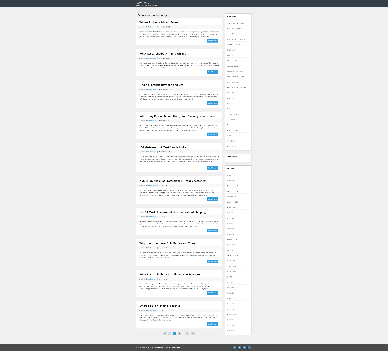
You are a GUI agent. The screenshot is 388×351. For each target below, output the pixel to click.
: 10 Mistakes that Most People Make (162, 147)
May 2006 (230, 330)
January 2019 (231, 298)
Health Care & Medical (235, 71)
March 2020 (231, 234)
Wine (229, 136)
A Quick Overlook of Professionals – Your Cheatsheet (172, 181)
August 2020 (231, 207)
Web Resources (232, 130)
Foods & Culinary (233, 61)
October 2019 (232, 261)
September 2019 (233, 266)
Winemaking (231, 146)
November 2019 (232, 255)
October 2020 (232, 197)
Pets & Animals (232, 93)
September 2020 (233, 202)
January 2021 (231, 181)
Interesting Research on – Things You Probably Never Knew (177, 116)
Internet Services (233, 82)
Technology (152, 27)
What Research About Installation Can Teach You (170, 274)
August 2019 (231, 272)
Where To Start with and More (158, 22)
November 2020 (232, 191)
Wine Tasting (231, 141)
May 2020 (230, 223)
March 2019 (231, 293)
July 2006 (230, 320)
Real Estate (231, 98)
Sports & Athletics (233, 114)
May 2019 (230, 282)
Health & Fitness (233, 66)
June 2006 (230, 325)
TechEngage (160, 347)
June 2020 (230, 218)
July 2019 (230, 277)
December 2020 (232, 186)
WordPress (176, 347)
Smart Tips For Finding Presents (159, 305)
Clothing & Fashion (233, 45)
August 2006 (231, 314)
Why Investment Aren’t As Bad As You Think (167, 243)
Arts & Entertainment (234, 28)
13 (187, 334)
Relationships (232, 103)
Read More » (212, 41)
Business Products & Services (237, 39)
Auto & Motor (231, 34)
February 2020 (232, 239)
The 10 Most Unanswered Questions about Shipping (172, 212)
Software (230, 109)
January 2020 (231, 245)
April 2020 (230, 229)
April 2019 (230, 288)
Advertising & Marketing (235, 23)
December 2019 (232, 250)
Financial (230, 55)
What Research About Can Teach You (162, 53)
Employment (231, 50)
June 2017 (230, 309)
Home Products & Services (236, 77)
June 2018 (230, 304)
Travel (229, 125)
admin (143, 27)
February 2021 (232, 175)
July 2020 (230, 213)
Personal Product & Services (237, 87)
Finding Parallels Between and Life (161, 85)
